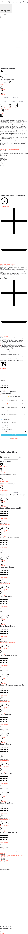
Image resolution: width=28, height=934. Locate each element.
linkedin (6, 109)
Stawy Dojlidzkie (6, 803)
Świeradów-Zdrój (4, 481)
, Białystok (7, 819)
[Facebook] (1, 864)
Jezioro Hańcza (6, 596)
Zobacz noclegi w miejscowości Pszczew (10, 149)
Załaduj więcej (15, 492)
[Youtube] (9, 864)
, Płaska (7, 760)
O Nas (1, 860)
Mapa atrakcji (3, 368)
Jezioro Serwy (5, 744)
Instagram (2, 113)
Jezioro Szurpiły (6, 773)
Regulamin (2, 855)
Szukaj (14, 435)
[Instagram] (5, 864)
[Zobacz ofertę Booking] (14, 438)
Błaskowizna (3, 613)
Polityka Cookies (19, 855)
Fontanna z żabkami (7, 484)
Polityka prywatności (10, 855)
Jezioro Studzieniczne (8, 655)
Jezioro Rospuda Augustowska (12, 685)
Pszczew (2, 394)
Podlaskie (2, 524)
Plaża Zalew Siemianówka (10, 538)
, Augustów (7, 524)
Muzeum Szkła (5, 462)
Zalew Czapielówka (7, 626)
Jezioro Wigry (5, 714)
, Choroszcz (7, 583)
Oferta (4, 860)
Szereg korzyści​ (4, 336)
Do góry (2, 933)
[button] (5, 14)
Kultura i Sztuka (4, 466)
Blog (7, 860)
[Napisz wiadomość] (9, 82)
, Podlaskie (7, 554)
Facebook (17, 108)
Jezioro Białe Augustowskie (11, 508)
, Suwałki (7, 731)
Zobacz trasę (12, 108)
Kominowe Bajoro (7, 567)
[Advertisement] (14, 445)
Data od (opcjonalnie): (6, 425)
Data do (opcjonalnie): (6, 429)
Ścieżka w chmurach (8, 475)
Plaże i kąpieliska (4, 390)
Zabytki (2, 476)
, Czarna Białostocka (10, 642)
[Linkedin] (12, 864)
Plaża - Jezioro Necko (8, 832)
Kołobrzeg (2, 472)
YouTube (22, 104)
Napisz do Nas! (3, 866)
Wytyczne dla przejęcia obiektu (7, 264)
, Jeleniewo (7, 790)
